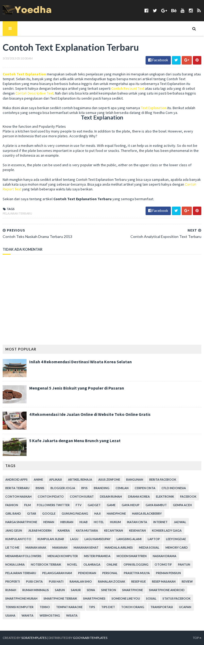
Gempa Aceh (182, 505)
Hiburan (66, 522)
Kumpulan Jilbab (50, 539)
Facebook (188, 496)
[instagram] (191, 10)
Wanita (27, 615)
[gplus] (164, 10)
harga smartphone (21, 522)
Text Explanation (153, 107)
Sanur (76, 590)
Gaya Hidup (130, 505)
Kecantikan (113, 530)
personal (110, 573)
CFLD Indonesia (174, 488)
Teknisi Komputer (19, 607)
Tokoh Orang (132, 607)
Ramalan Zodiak (111, 581)
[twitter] (155, 10)
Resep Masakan (164, 581)
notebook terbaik (46, 564)
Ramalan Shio (81, 581)
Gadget (94, 505)
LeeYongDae (176, 539)
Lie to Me (12, 547)
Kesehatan (137, 530)
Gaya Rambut (156, 505)
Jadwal (180, 522)
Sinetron (108, 590)
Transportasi (161, 607)
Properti (12, 581)
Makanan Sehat (86, 547)
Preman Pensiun (168, 573)
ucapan (185, 607)
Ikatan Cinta (137, 522)
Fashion (11, 505)
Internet (160, 522)
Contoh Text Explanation (24, 74)
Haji (97, 513)
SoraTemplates (33, 638)
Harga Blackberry (147, 513)
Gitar (31, 513)
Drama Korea (139, 496)
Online (112, 564)
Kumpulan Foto (18, 539)
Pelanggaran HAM (57, 573)
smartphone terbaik (60, 598)
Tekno (45, 607)
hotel (99, 522)
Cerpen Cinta (145, 488)
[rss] (198, 10)
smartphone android (167, 590)
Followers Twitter (53, 505)
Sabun (60, 590)
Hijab (83, 522)
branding (101, 488)
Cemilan (122, 488)
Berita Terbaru (17, 488)
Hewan (48, 522)
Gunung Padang (75, 513)
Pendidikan (87, 573)
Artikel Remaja (80, 479)
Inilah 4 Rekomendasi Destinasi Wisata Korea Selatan (80, 361)
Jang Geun (13, 530)
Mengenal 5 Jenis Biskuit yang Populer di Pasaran (76, 388)
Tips (92, 607)
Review (187, 581)
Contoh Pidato (51, 496)
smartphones (94, 598)
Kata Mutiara (87, 530)
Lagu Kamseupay (97, 539)
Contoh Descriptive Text (34, 93)
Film (27, 505)
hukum (115, 522)
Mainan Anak (36, 547)
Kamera (64, 530)
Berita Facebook (162, 479)
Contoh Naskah (18, 496)
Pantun (184, 564)
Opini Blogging (136, 564)
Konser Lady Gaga (167, 530)
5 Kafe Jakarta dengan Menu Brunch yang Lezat (75, 440)
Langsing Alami (129, 539)
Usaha (10, 615)
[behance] (174, 10)
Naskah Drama (164, 556)
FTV (79, 505)
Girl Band (13, 513)
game (111, 505)
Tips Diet (108, 607)
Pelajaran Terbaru (17, 213)
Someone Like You (126, 598)
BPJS (84, 488)
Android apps (16, 479)
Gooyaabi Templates (90, 638)
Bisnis (40, 488)
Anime (38, 479)
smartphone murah (21, 598)
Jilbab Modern (40, 530)
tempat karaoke (69, 607)
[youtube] (182, 10)
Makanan (59, 547)
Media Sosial (149, 547)
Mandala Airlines (119, 547)
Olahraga (91, 564)
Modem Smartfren (132, 556)
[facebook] (146, 10)
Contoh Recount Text (127, 88)
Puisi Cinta (34, 581)
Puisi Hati (56, 581)
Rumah (10, 590)
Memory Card (176, 547)
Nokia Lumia (15, 564)
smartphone (132, 590)
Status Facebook (176, 598)
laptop (154, 539)
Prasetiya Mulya (137, 573)
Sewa (91, 590)
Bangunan (134, 479)
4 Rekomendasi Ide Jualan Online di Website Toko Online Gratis (90, 414)
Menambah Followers (23, 556)
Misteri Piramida (97, 556)
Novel (72, 564)
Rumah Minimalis (35, 590)
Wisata (72, 615)
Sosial (151, 598)
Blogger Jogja (62, 488)
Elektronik (165, 496)
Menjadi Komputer (63, 556)
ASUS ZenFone (109, 479)
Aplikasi (55, 479)
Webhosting (50, 615)
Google (49, 513)
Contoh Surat (82, 496)
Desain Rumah (111, 496)
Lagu (74, 539)
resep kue (138, 581)
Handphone (116, 513)
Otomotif (163, 564)
